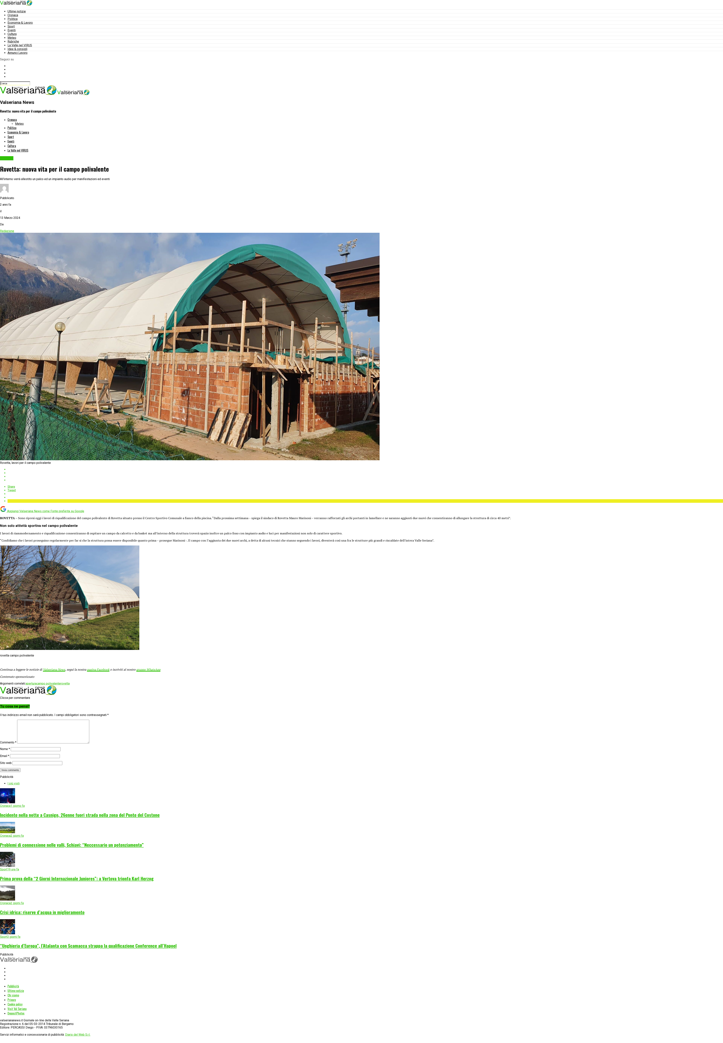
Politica (13, 19)
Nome (5, 749)
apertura (31, 683)
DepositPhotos (16, 1013)
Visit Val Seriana (17, 1008)
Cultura (12, 34)
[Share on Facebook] (365, 469)
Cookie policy (15, 1004)
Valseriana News (54, 669)
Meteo (12, 38)
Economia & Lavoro (20, 22)
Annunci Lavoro (17, 53)
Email (4, 756)
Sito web (6, 763)
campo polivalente (48, 683)
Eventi (12, 30)
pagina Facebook (98, 669)
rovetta (65, 683)
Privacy (12, 999)
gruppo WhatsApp (148, 669)
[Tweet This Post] (365, 473)
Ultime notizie (17, 11)
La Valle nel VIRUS (20, 45)
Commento (8, 742)
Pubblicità (13, 986)
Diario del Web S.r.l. (77, 1034)
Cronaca (13, 15)
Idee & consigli (17, 49)
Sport (11, 26)
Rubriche (13, 41)
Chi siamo (13, 995)
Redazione (7, 231)
